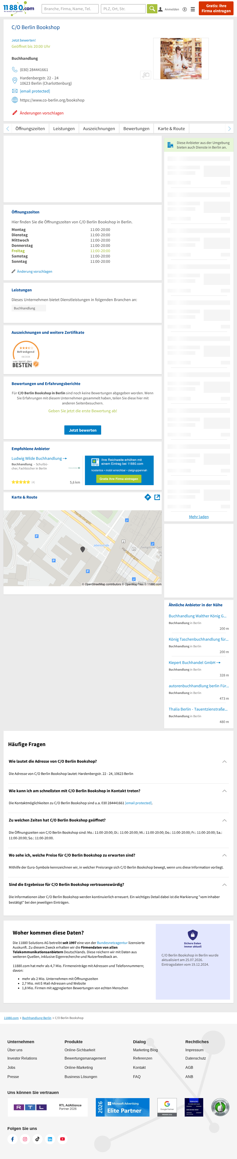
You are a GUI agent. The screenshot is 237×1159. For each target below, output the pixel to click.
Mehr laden (199, 516)
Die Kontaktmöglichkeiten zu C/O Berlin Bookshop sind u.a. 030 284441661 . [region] (81, 803)
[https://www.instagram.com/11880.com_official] (25, 1139)
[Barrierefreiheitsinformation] (187, 8)
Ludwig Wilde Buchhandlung (37, 458)
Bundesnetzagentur (112, 942)
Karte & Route (171, 128)
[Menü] (195, 8)
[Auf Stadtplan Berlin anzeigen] (157, 496)
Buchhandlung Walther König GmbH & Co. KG (199, 615)
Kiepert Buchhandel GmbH (192, 662)
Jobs (11, 1067)
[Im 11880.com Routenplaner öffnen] (147, 496)
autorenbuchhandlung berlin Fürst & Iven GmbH (199, 685)
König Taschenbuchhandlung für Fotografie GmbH (199, 639)
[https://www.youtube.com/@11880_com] (62, 1139)
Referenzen (142, 1058)
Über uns (14, 1050)
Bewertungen (136, 128)
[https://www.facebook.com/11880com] (12, 1139)
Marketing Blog (145, 1050)
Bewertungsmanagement (85, 1058)
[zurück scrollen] (7, 128)
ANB (189, 1077)
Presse (13, 1077)
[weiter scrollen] (229, 128)
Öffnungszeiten (30, 128)
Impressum (194, 1050)
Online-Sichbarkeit (80, 1050)
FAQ (136, 1077)
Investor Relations (22, 1058)
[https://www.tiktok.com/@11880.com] (37, 1139)
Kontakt (139, 1067)
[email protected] (35, 91)
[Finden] (152, 8)
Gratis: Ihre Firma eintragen (216, 8)
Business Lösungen (81, 1077)
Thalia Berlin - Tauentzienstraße (197, 709)
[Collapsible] (224, 761)
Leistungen (64, 128)
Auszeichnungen (99, 128)
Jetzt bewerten (83, 430)
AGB (189, 1067)
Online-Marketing (79, 1067)
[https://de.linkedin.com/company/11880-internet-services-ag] (50, 1139)
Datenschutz (195, 1058)
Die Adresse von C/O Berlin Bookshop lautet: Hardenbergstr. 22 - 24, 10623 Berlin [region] (71, 773)
